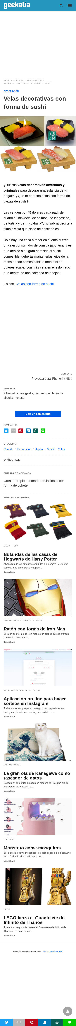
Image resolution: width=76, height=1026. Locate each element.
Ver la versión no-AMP (53, 952)
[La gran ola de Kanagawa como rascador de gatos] (38, 742)
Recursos (35, 690)
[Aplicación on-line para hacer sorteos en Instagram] (38, 667)
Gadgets (28, 620)
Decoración (34, 80)
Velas (61, 449)
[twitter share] (6, 430)
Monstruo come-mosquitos (32, 847)
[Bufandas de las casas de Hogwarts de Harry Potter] (38, 523)
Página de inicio (13, 80)
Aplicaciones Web (15, 690)
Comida (8, 449)
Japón (39, 449)
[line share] (43, 430)
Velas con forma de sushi (35, 284)
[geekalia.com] (17, 5)
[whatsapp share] (35, 430)
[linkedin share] (28, 430)
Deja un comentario (38, 413)
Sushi (50, 449)
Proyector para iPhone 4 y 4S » (52, 378)
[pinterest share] (20, 430)
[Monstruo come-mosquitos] (38, 816)
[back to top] (67, 1011)
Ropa (15, 546)
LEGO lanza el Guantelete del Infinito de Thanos (35, 920)
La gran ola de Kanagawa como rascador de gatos (37, 775)
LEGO (7, 909)
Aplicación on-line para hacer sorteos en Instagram (35, 701)
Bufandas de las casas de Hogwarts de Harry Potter (30, 556)
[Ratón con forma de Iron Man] (38, 597)
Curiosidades (12, 620)
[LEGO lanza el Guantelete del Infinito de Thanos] (38, 886)
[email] (19, 1022)
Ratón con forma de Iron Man (34, 628)
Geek (7, 546)
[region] (38, 42)
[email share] (13, 430)
